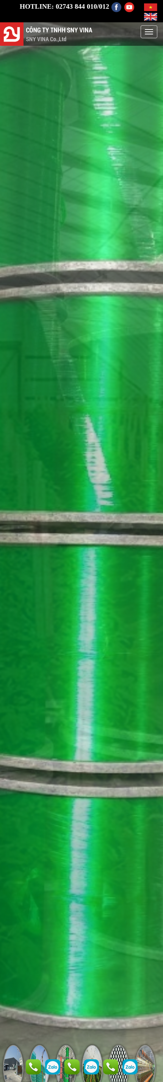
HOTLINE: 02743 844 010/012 (64, 6)
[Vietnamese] (150, 6)
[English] (150, 16)
